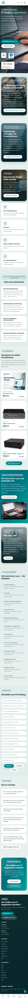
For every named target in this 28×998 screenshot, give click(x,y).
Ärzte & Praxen (4, 941)
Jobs (2, 967)
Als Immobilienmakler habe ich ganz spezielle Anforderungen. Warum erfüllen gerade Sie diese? (13, 838)
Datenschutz (4, 977)
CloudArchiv (4, 951)
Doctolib (3, 944)
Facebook (19, 766)
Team (2, 965)
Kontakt (3, 972)
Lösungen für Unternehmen (12, 157)
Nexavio (3, 953)
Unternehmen (4, 946)
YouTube (14, 770)
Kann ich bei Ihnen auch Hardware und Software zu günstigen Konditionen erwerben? (13, 819)
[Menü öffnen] (24, 2)
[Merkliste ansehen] (18, 2)
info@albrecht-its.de (9, 917)
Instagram (9, 766)
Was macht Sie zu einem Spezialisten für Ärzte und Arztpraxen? (13, 792)
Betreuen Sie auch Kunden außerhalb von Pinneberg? (13, 810)
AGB (2, 979)
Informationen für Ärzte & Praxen (14, 110)
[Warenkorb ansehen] (21, 2)
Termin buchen (8, 46)
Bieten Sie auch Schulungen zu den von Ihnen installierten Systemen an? (13, 829)
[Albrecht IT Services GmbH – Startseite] (3, 2)
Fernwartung (4, 956)
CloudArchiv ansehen (11, 195)
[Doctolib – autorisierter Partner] (11, 56)
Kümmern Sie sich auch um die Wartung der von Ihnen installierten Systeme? (13, 801)
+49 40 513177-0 (14, 886)
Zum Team (8, 558)
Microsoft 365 (4, 949)
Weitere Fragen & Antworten (11, 847)
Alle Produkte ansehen (14, 463)
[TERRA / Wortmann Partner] (3, 55)
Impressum (3, 975)
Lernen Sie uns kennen (9, 497)
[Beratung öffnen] (25, 991)
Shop (2, 958)
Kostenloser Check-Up (10, 41)
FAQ (2, 970)
